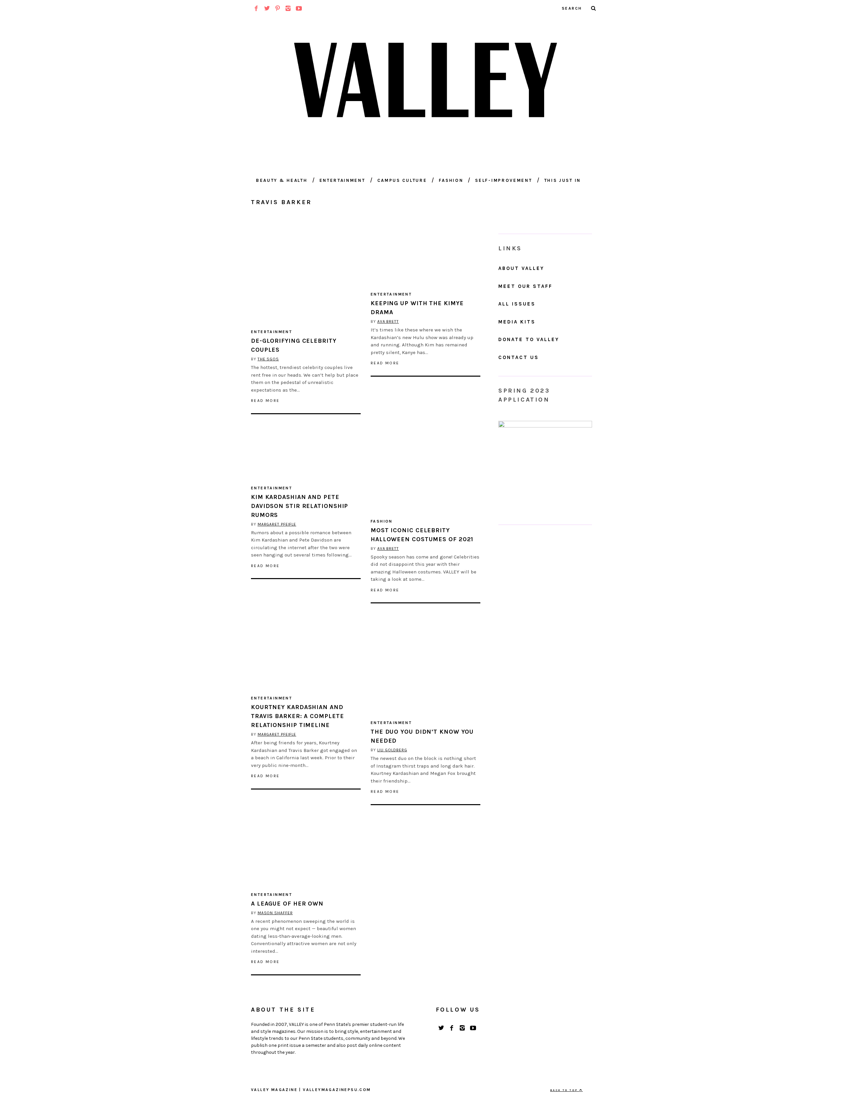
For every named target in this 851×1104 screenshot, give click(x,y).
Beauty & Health (281, 180)
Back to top (564, 1090)
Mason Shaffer (275, 913)
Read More (265, 401)
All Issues (517, 304)
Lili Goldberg (392, 750)
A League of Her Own (287, 903)
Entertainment (342, 180)
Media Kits (517, 322)
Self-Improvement (503, 180)
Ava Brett (388, 321)
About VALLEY (521, 268)
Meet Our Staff (525, 286)
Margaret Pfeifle (277, 524)
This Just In (562, 180)
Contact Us (518, 357)
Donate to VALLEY (528, 339)
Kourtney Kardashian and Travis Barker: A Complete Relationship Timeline (297, 716)
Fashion (451, 180)
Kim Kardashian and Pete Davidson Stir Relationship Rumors (299, 506)
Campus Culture (402, 180)
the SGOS (268, 359)
